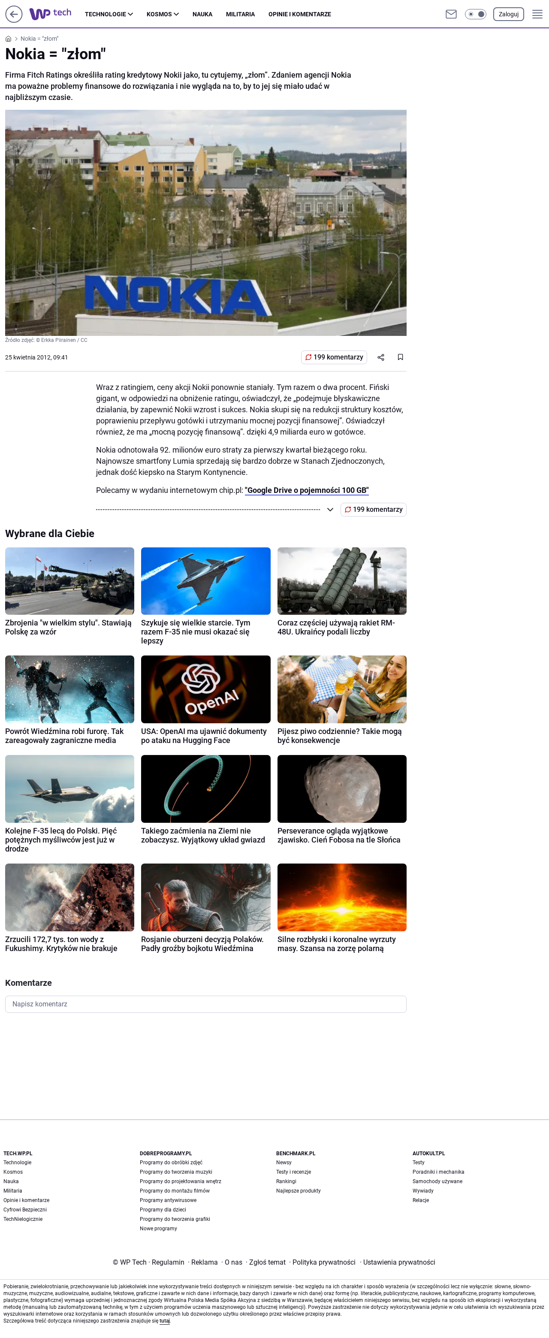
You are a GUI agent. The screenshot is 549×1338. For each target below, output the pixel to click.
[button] (475, 14)
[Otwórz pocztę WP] (451, 14)
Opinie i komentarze (299, 14)
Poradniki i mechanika (439, 1172)
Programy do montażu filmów (175, 1191)
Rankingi (286, 1181)
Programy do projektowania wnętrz (180, 1181)
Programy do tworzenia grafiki (175, 1219)
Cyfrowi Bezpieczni (25, 1210)
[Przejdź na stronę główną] (14, 20)
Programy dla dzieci (163, 1210)
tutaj (165, 1321)
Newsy (284, 1163)
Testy (419, 1163)
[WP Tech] (57, 14)
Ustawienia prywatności (397, 1262)
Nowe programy (158, 1229)
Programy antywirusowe (168, 1200)
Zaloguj (509, 14)
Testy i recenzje (293, 1172)
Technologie (105, 14)
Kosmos (159, 14)
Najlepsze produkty (298, 1191)
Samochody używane (437, 1181)
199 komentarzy (338, 357)
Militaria (240, 14)
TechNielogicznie (22, 1219)
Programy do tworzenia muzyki (176, 1172)
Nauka (202, 14)
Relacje (421, 1200)
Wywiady (423, 1191)
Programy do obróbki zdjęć (171, 1163)
